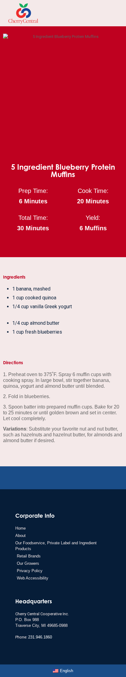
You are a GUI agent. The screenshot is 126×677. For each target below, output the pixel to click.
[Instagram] (77, 478)
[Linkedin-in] (48, 478)
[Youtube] (58, 478)
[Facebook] (67, 478)
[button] (112, 13)
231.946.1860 (40, 637)
